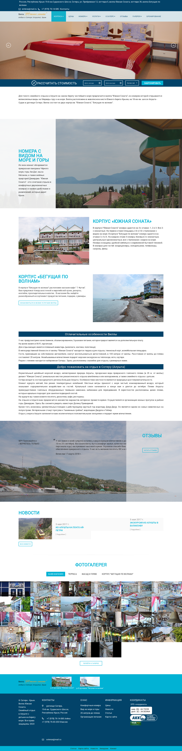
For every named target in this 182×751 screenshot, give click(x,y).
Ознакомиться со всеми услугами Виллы (38, 303)
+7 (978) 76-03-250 (50, 721)
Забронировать (152, 83)
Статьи (73, 748)
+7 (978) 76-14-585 (50, 9)
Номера (82, 16)
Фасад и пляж (89, 574)
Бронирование (154, 16)
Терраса (72, 574)
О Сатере (110, 16)
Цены (71, 16)
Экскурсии (104, 748)
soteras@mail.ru (29, 9)
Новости (94, 748)
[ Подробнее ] (61, 534)
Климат (113, 748)
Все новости (25, 544)
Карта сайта (83, 748)
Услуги (96, 16)
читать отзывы (150, 450)
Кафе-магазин (55, 574)
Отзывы (124, 16)
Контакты (64, 9)
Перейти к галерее (91, 663)
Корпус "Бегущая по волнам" (117, 574)
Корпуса (58, 16)
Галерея (137, 16)
